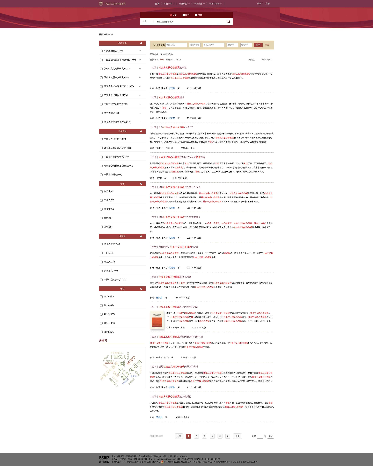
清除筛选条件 (167, 54)
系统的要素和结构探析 (181, 336)
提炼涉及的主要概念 (180, 217)
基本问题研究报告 (178, 307)
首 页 (157, 3)
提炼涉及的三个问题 (180, 187)
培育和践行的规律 (178, 247)
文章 (200, 15)
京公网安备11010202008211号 (178, 462)
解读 (171, 97)
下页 (237, 436)
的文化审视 (175, 277)
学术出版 (198, 3)
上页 (179, 436)
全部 (175, 15)
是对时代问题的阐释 (182, 157)
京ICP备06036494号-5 (149, 462)
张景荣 (172, 88)
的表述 (173, 67)
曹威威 (159, 297)
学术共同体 (214, 3)
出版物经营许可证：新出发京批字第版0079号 (236, 462)
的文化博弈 (175, 396)
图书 (187, 15)
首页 (101, 34)
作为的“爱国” (176, 127)
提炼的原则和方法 (178, 366)
